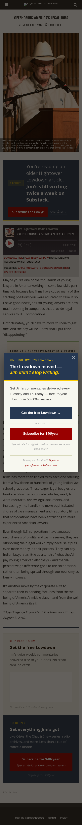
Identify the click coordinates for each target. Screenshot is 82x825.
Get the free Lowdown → (41, 413)
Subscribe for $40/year (41, 434)
